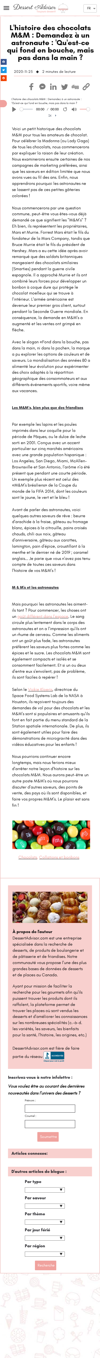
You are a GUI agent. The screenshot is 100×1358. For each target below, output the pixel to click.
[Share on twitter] (4, 70)
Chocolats (27, 857)
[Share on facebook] (4, 62)
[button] (3, 103)
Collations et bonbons (59, 857)
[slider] (26, 109)
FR (89, 8)
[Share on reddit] (4, 78)
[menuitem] (52, 115)
